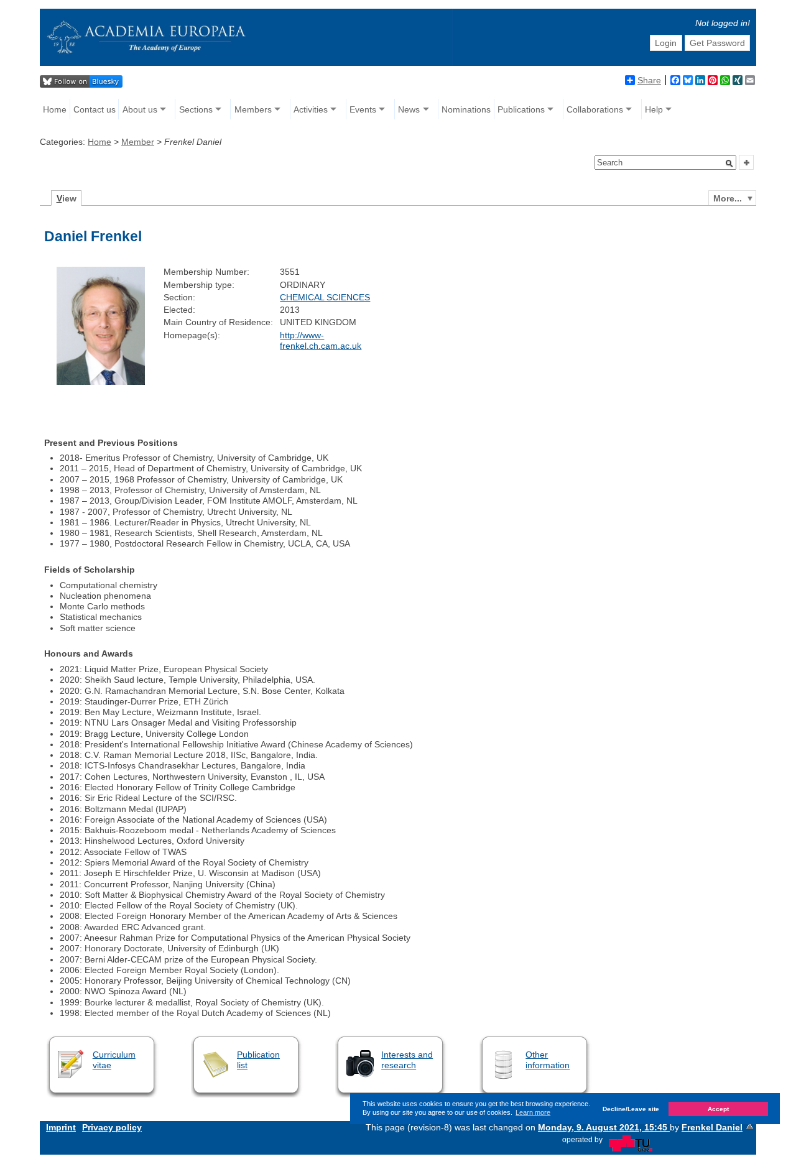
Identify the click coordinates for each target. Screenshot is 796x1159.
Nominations (466, 109)
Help (654, 109)
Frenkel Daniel (712, 1127)
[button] (729, 164)
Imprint (61, 1127)
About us (140, 109)
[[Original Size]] (101, 382)
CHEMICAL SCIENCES (325, 297)
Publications (521, 109)
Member (137, 142)
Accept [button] (718, 1108)
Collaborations (595, 109)
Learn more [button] (533, 1112)
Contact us (94, 109)
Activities (311, 109)
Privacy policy (112, 1127)
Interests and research (407, 1060)
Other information (547, 1060)
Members (253, 109)
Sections (196, 109)
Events (362, 109)
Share (649, 80)
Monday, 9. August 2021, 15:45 (604, 1127)
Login (666, 43)
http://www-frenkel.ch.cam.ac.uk (320, 340)
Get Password (717, 43)
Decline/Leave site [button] (631, 1108)
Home (55, 109)
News (409, 109)
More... (727, 198)
